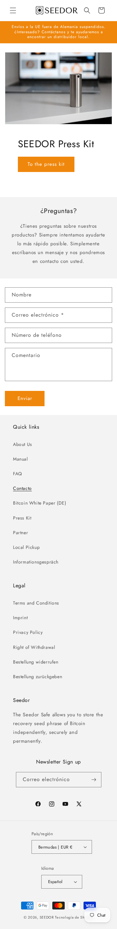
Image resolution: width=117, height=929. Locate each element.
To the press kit (46, 164)
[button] (13, 10)
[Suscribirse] (94, 779)
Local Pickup (26, 547)
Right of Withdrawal (34, 647)
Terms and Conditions (36, 603)
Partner (20, 532)
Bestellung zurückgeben (37, 676)
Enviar (25, 398)
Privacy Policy (28, 632)
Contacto (22, 488)
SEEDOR (47, 917)
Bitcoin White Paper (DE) (39, 503)
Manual (20, 459)
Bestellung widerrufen (35, 662)
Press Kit (22, 518)
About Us (22, 444)
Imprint (20, 617)
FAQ (17, 473)
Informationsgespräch (35, 562)
